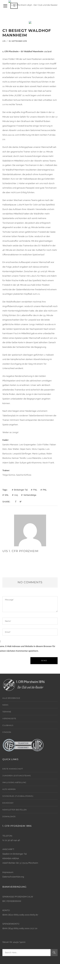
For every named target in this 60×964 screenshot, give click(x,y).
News (5, 705)
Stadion (6, 732)
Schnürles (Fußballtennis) (17, 796)
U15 (3, 41)
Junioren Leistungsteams (16, 775)
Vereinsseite (9, 718)
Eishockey (8, 803)
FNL (35, 490)
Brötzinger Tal (21, 490)
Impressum (7, 872)
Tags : (5, 490)
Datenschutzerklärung (13, 877)
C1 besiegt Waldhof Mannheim (26, 32)
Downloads (9, 816)
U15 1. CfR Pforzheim (20, 551)
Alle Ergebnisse (11, 698)
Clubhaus (7, 725)
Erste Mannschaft (12, 769)
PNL (45, 490)
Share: (6, 501)
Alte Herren (9, 789)
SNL (7, 495)
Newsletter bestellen (14, 810)
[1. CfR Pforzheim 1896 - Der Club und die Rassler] (33, 4)
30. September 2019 (18, 41)
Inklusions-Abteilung (14, 782)
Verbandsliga (29, 495)
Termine (6, 712)
